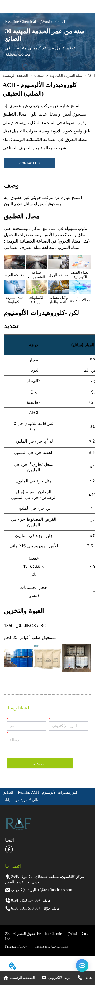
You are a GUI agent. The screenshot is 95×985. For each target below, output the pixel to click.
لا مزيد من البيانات (17, 800)
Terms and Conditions (51, 946)
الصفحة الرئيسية (15, 76)
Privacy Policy (16, 946)
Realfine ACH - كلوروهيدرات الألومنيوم (48, 792)
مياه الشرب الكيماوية (66, 76)
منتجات (38, 76)
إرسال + (39, 763)
